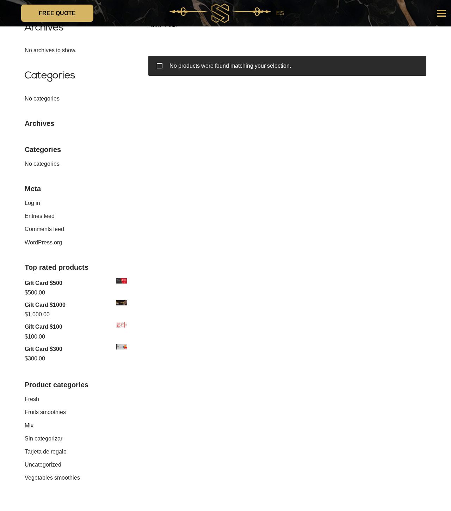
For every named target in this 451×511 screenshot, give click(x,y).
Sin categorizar (43, 439)
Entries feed (40, 216)
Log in (32, 203)
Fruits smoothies (45, 412)
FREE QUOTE (57, 13)
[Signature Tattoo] (220, 13)
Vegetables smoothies (52, 478)
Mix (29, 425)
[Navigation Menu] (441, 13)
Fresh (32, 399)
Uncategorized (43, 465)
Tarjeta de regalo (46, 452)
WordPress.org (43, 242)
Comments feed (44, 229)
